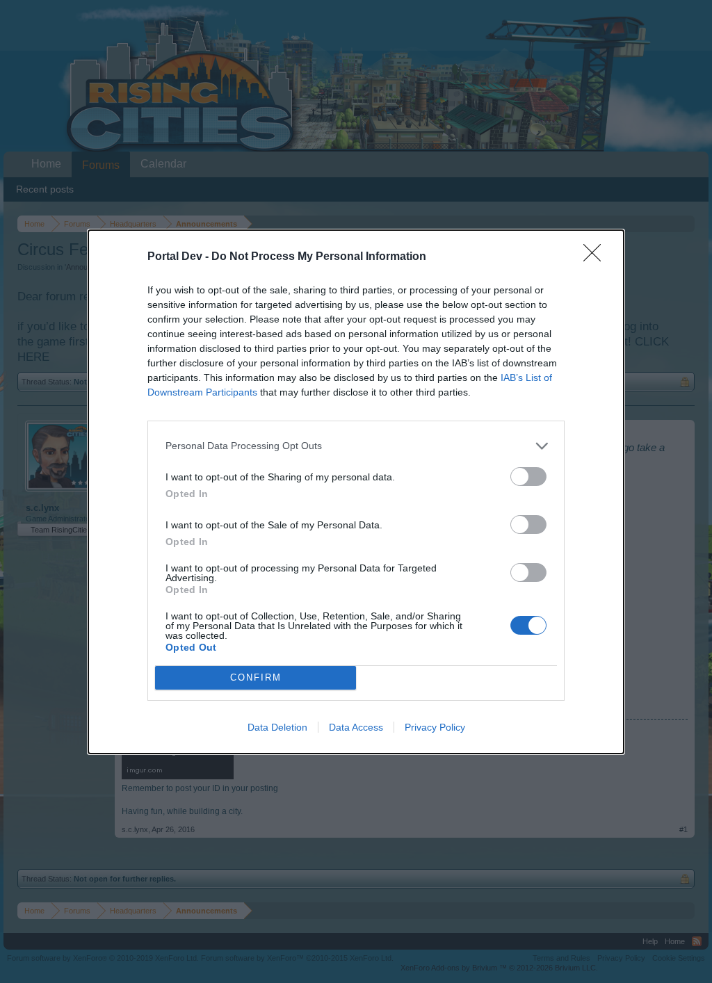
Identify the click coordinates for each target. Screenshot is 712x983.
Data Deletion (277, 727)
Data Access (356, 727)
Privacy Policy (435, 727)
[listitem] (356, 446)
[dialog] (356, 492)
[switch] (528, 476)
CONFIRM (256, 677)
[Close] (596, 257)
